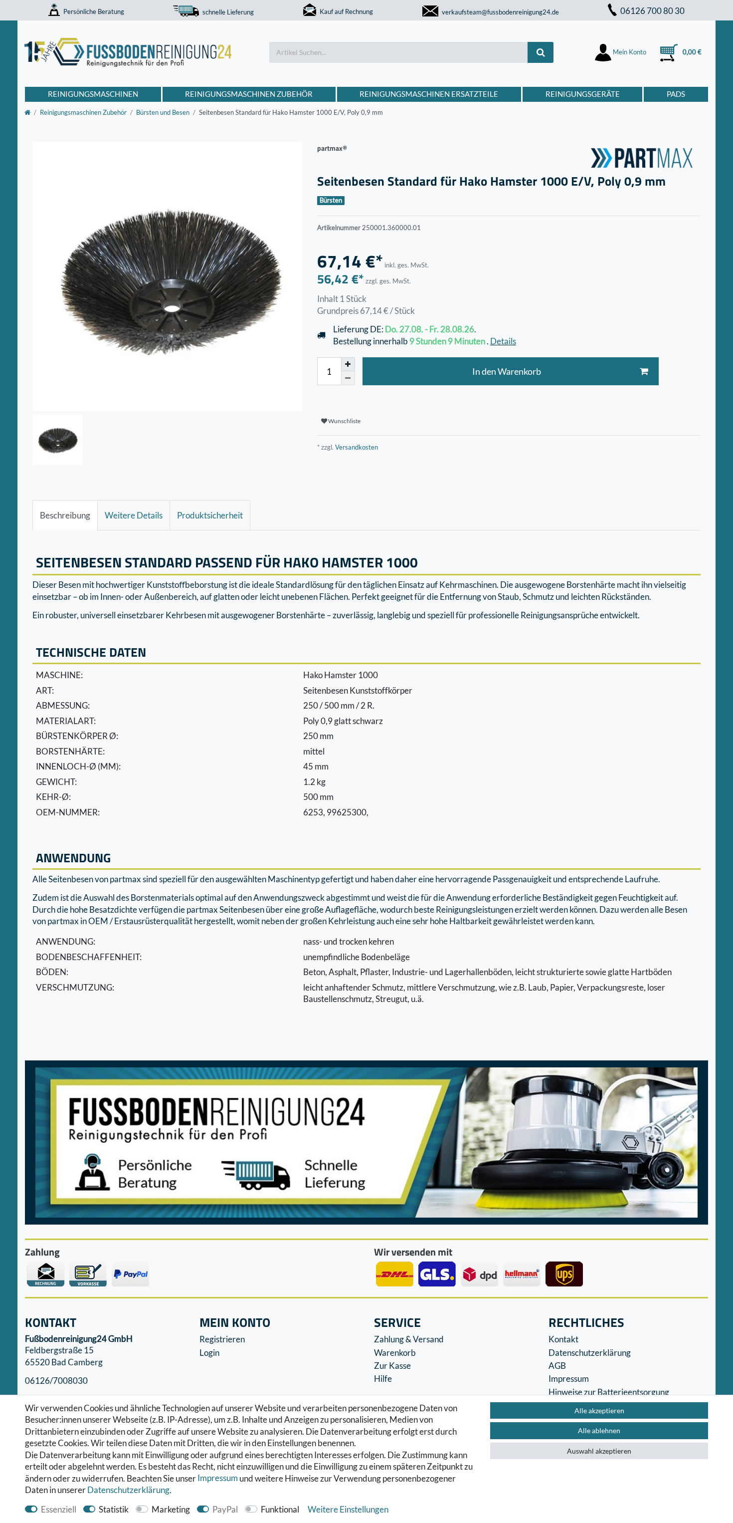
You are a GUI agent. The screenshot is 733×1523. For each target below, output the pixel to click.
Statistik (114, 1509)
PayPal (225, 1509)
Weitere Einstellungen (348, 1509)
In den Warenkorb (506, 371)
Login (209, 1352)
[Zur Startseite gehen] (27, 112)
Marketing (171, 1509)
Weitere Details (134, 515)
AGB (557, 1365)
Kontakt (563, 1339)
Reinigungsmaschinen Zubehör (249, 93)
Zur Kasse (392, 1365)
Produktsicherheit (210, 515)
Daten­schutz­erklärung (128, 1490)
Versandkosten (356, 447)
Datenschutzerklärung (590, 1352)
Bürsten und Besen (162, 112)
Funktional (280, 1509)
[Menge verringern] (348, 378)
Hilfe (383, 1378)
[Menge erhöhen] (348, 364)
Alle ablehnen (599, 1430)
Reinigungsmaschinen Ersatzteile (429, 93)
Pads (676, 93)
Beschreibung (65, 515)
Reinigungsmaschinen (93, 93)
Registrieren (222, 1339)
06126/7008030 (56, 1380)
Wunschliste (344, 421)
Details (503, 341)
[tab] (65, 515)
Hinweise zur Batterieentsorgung (609, 1392)
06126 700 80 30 (652, 10)
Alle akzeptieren (599, 1410)
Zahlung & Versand (409, 1339)
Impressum (217, 1478)
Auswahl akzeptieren (599, 1451)
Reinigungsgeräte (583, 93)
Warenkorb (395, 1352)
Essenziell (58, 1509)
